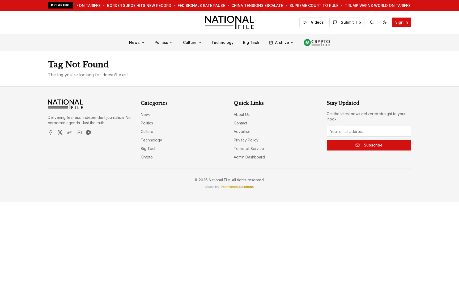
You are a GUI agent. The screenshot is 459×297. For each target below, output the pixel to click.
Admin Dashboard (249, 157)
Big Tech (251, 42)
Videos (317, 22)
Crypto (147, 157)
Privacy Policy (246, 140)
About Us (242, 114)
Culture (190, 42)
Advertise (242, 131)
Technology (222, 42)
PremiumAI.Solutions (237, 187)
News (134, 42)
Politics (161, 42)
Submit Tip (351, 22)
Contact (240, 123)
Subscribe (373, 145)
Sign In (401, 22)
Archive (282, 42)
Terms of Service (249, 148)
